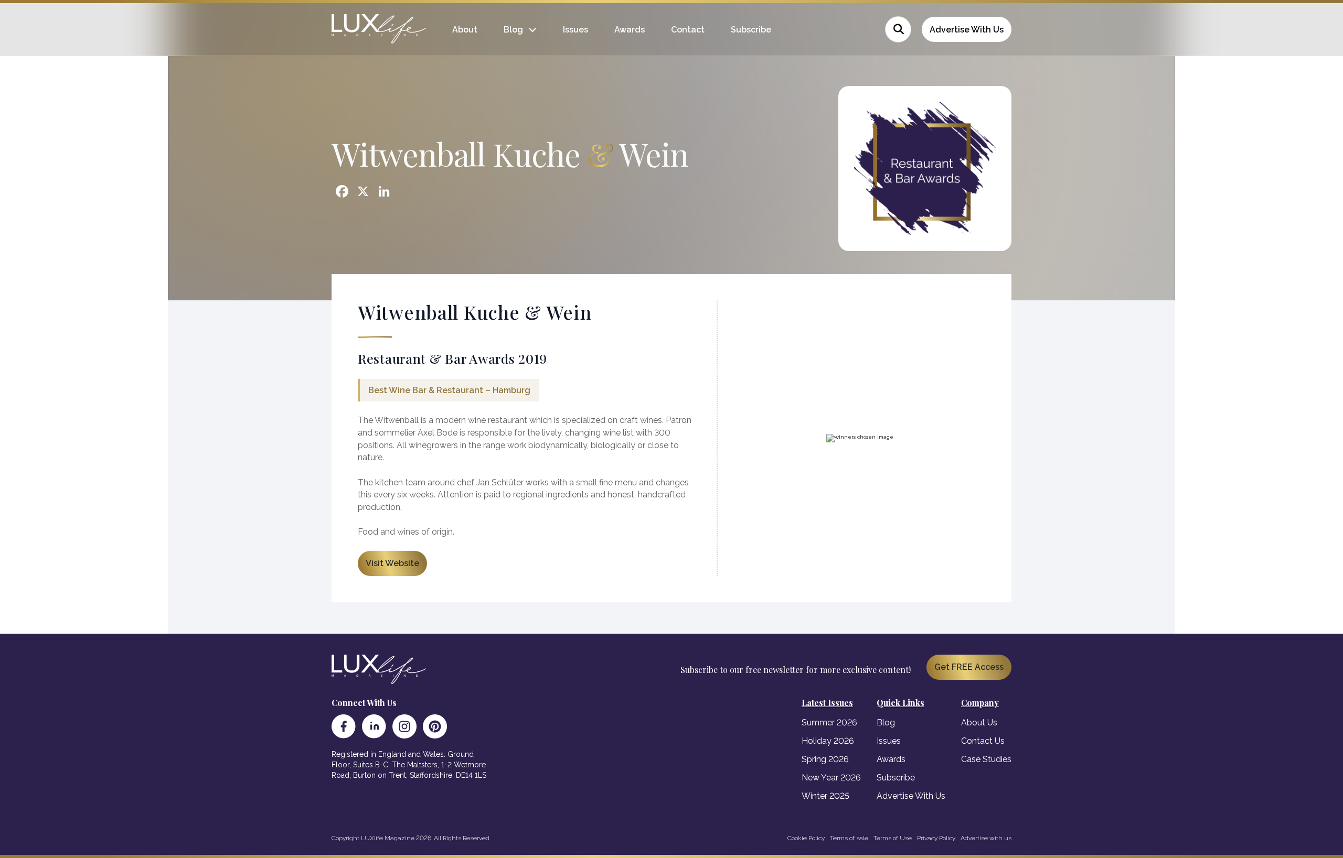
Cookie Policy (806, 838)
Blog (513, 30)
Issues (575, 30)
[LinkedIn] (374, 726)
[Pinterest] (435, 726)
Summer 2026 (829, 722)
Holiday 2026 (828, 741)
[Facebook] (344, 726)
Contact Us (983, 741)
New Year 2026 (831, 778)
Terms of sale (849, 838)
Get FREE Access (969, 667)
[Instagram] (404, 726)
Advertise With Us (967, 30)
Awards (629, 30)
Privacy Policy (936, 838)
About (464, 30)
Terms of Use (892, 838)
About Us (979, 722)
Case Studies (986, 759)
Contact (688, 30)
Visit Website (392, 563)
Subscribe (751, 30)
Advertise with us (986, 838)
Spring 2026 (825, 759)
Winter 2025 (825, 796)
